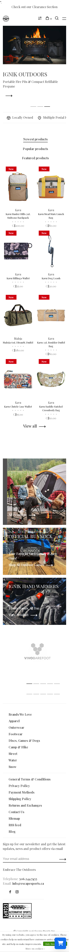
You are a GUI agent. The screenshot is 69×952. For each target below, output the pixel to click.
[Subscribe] (56, 517)
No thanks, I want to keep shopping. (37, 537)
